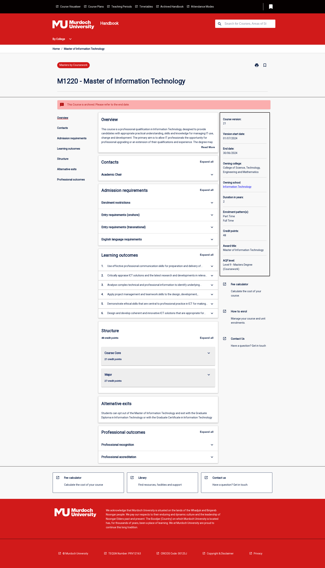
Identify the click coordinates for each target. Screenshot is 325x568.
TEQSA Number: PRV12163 (124, 553)
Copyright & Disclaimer (220, 553)
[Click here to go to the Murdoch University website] (73, 25)
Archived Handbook (172, 6)
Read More (208, 147)
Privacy (258, 553)
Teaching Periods (121, 6)
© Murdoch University (75, 553)
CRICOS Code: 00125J (174, 553)
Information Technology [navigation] (237, 186)
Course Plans (96, 6)
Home (56, 48)
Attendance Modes (202, 6)
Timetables (146, 6)
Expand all (206, 161)
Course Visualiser (70, 6)
